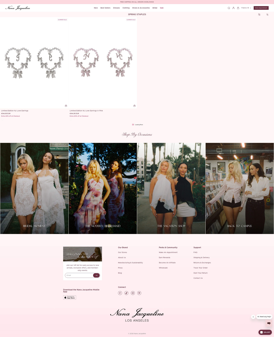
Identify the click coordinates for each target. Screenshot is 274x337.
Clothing (126, 8)
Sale (162, 8)
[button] (265, 332)
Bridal (155, 8)
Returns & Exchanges (202, 263)
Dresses (116, 8)
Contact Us (198, 278)
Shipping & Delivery (202, 257)
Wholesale (163, 268)
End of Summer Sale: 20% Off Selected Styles (137, 2)
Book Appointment (261, 8)
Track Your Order (201, 268)
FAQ (195, 252)
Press (120, 268)
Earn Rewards (164, 257)
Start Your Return (201, 273)
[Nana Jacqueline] (17, 8)
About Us (122, 257)
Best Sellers (105, 8)
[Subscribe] (96, 275)
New (96, 8)
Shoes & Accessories (141, 8)
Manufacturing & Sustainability (130, 263)
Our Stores (122, 252)
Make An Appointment (168, 252)
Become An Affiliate (167, 263)
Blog (120, 273)
